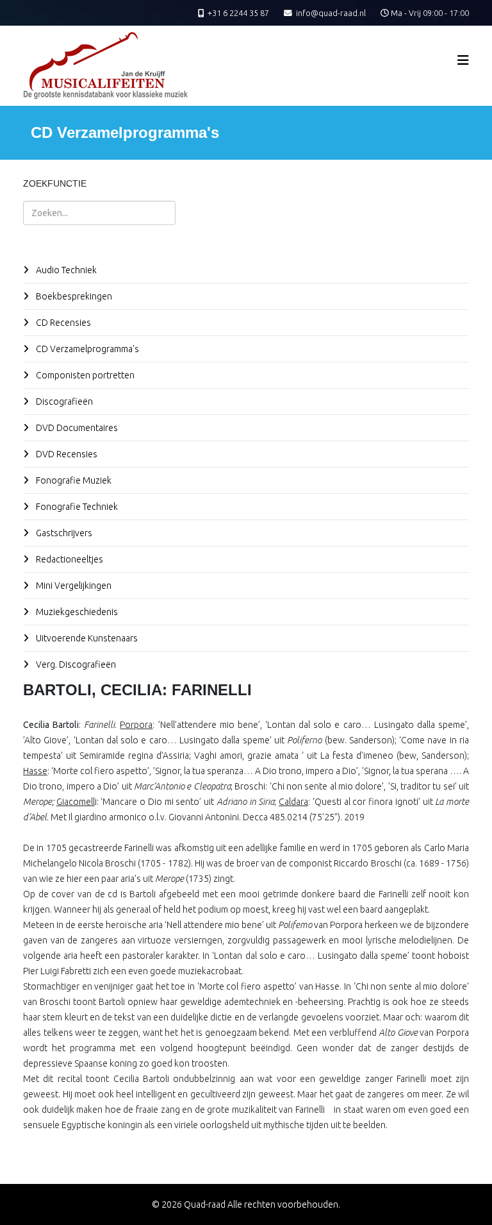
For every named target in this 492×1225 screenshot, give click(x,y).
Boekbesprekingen (73, 296)
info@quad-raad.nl (331, 12)
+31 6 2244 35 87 (238, 12)
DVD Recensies (65, 454)
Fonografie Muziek (72, 480)
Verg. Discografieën (75, 664)
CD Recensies (62, 322)
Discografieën (63, 401)
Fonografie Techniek (76, 507)
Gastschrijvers (63, 533)
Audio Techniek (65, 270)
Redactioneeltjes (68, 559)
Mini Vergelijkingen (72, 585)
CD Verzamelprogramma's (86, 349)
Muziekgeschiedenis (76, 612)
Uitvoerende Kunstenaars (86, 638)
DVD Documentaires (76, 428)
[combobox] (99, 213)
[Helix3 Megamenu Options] (463, 60)
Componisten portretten (84, 375)
